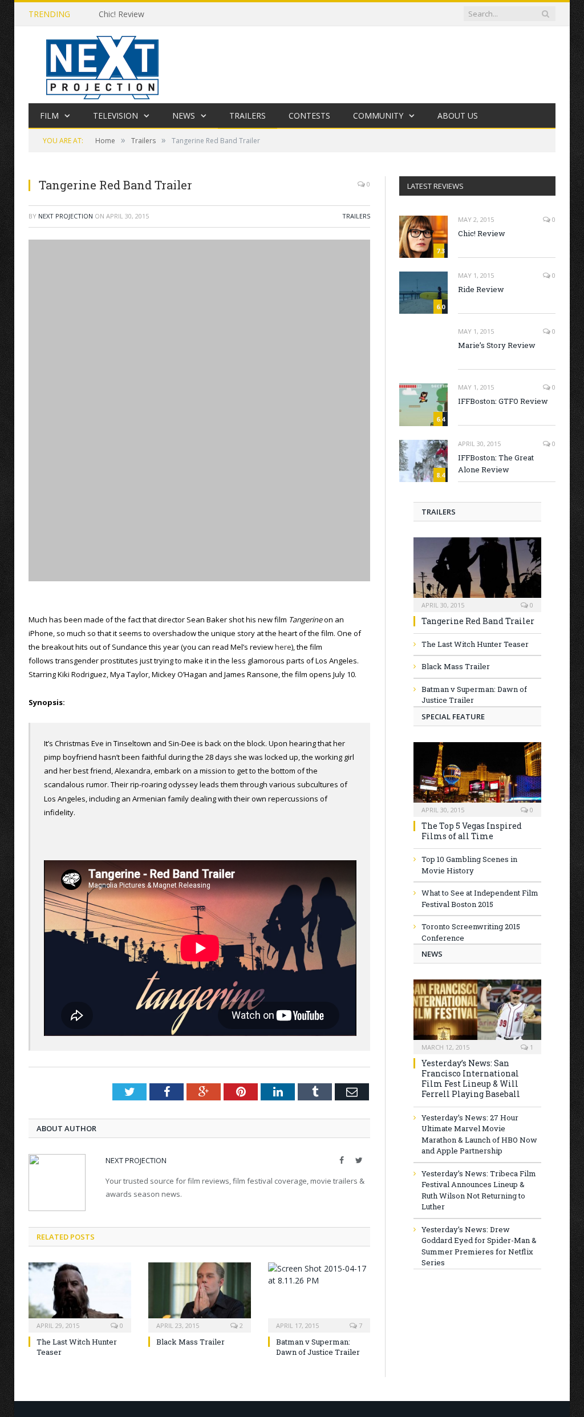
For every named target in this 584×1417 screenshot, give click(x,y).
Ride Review (481, 289)
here (283, 647)
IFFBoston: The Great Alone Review (496, 463)
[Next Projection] (103, 64)
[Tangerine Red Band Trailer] (477, 571)
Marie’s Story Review (497, 345)
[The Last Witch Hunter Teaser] (80, 1296)
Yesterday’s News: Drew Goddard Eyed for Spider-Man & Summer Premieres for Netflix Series (479, 1246)
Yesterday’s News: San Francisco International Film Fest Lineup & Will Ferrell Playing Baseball (470, 1079)
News (183, 115)
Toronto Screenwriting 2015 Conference (470, 932)
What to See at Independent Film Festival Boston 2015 (479, 898)
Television (115, 115)
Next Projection (65, 216)
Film (49, 115)
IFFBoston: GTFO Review (503, 401)
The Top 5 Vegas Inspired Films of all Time (471, 830)
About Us (457, 115)
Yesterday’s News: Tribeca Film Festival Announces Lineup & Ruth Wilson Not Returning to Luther (478, 1190)
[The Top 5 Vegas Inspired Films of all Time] (477, 775)
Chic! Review (121, 14)
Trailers (247, 115)
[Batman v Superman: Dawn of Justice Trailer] (319, 1296)
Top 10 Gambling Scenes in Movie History (469, 865)
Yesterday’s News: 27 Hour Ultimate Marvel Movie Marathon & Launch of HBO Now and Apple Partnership (479, 1134)
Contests (309, 115)
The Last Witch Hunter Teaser (475, 644)
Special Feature (453, 716)
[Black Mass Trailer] (199, 1296)
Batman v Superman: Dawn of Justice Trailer (318, 1347)
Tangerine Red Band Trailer (477, 621)
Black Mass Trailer (190, 1342)
